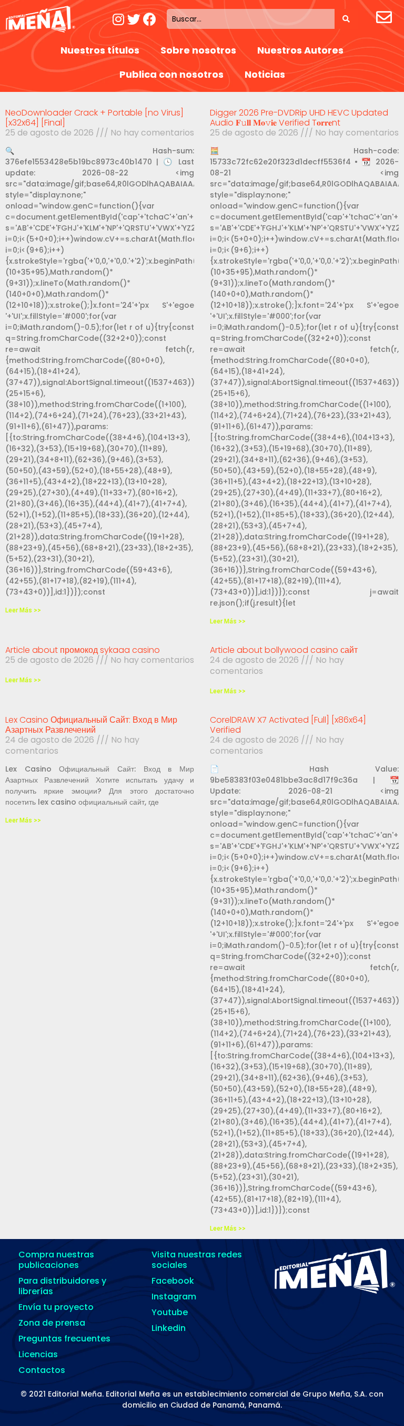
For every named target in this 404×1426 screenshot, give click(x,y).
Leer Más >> (23, 610)
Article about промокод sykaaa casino (82, 650)
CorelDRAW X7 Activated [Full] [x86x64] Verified (288, 725)
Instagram (174, 1296)
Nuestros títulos (99, 50)
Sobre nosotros (198, 50)
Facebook (173, 1281)
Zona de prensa (51, 1323)
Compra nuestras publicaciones (56, 1259)
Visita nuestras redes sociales (197, 1259)
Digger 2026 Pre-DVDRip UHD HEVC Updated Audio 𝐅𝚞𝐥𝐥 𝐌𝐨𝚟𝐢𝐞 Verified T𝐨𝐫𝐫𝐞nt (299, 118)
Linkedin (169, 1328)
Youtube (170, 1312)
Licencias (38, 1354)
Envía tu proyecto (56, 1307)
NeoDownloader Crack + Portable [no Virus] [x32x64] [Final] (94, 118)
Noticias (265, 74)
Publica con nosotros (171, 74)
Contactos (41, 1370)
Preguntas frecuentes (64, 1339)
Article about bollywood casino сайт (284, 650)
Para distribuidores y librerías (62, 1286)
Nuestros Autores (300, 50)
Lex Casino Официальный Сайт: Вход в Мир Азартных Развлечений (91, 725)
